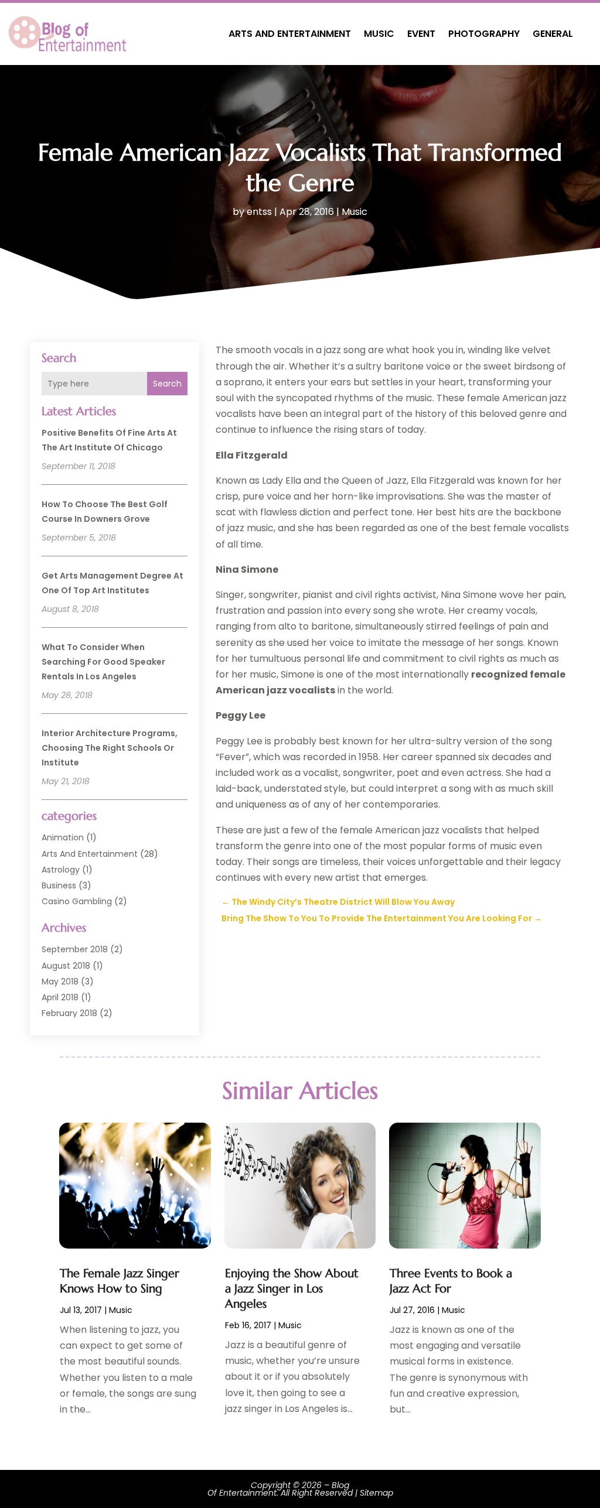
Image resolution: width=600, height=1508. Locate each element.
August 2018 (66, 966)
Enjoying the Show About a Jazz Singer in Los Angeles (292, 1288)
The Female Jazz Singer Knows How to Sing (119, 1281)
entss (259, 211)
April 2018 (60, 997)
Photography (484, 33)
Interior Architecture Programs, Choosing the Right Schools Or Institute (110, 747)
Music (379, 33)
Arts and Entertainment (290, 33)
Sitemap (376, 1493)
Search (167, 383)
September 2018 (75, 949)
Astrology (61, 870)
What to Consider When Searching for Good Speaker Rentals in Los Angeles (103, 661)
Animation (63, 837)
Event (421, 33)
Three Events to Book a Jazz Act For (451, 1281)
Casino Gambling (77, 901)
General (553, 33)
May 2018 (60, 981)
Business (59, 885)
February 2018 (69, 1013)
